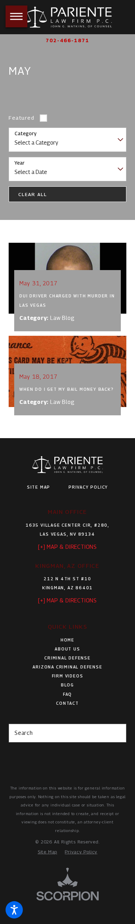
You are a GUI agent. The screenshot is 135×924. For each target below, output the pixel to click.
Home (67, 640)
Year (20, 163)
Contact (67, 703)
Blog (67, 684)
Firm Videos (67, 675)
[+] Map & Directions (67, 547)
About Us (67, 649)
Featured (21, 117)
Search (24, 733)
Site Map (38, 487)
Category (25, 133)
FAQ (67, 694)
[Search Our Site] (117, 733)
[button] (14, 909)
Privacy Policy (88, 487)
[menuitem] (67, 640)
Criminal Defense (67, 657)
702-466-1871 (67, 40)
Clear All (32, 194)
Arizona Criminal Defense (67, 666)
